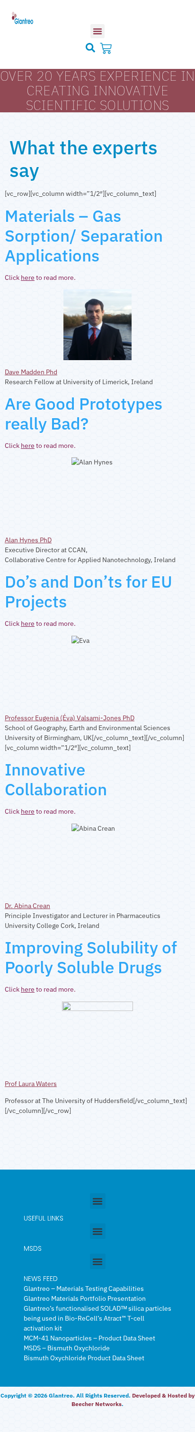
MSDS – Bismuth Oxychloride (67, 1348)
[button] (97, 31)
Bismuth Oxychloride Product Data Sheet (84, 1358)
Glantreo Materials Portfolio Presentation (85, 1298)
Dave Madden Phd (31, 372)
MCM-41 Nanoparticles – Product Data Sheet (89, 1338)
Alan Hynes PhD (28, 540)
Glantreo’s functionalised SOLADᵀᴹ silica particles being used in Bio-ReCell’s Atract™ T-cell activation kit (97, 1318)
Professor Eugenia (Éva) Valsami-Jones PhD (69, 718)
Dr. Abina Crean (27, 905)
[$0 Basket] (107, 48)
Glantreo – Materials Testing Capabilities (84, 1288)
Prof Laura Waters (31, 1083)
